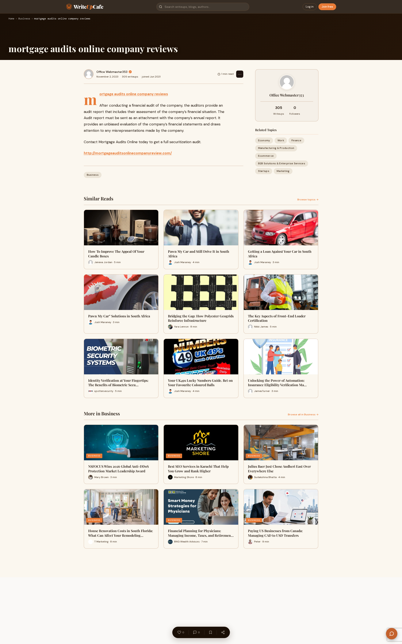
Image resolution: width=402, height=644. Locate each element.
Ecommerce (266, 155)
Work (280, 140)
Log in (310, 6)
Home (11, 18)
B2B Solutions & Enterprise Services (281, 163)
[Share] (223, 632)
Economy (264, 140)
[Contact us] (391, 633)
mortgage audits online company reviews (133, 94)
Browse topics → (307, 199)
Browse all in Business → (303, 414)
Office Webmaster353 (111, 72)
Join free (327, 6)
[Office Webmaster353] (88, 74)
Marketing (283, 171)
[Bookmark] (210, 632)
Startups (263, 171)
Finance (296, 140)
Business (24, 18)
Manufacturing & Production (276, 148)
